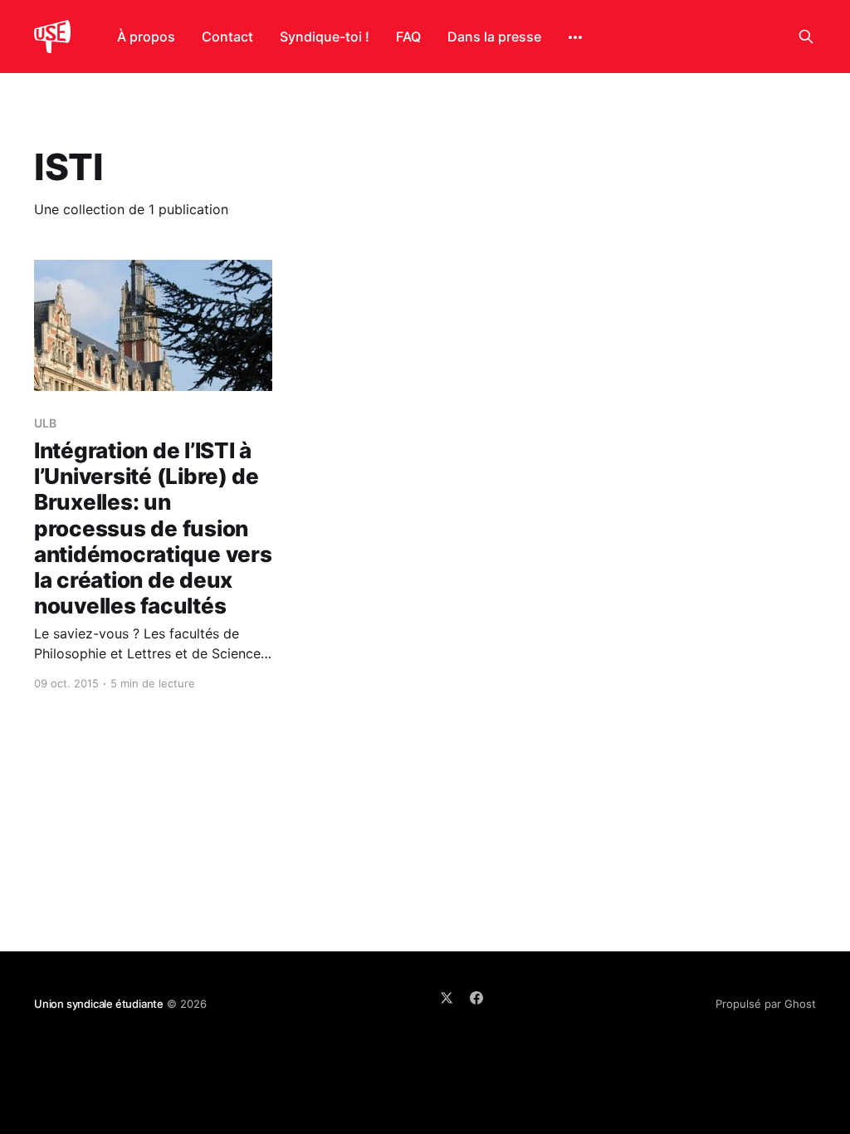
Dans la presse (494, 36)
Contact (227, 36)
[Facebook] (476, 997)
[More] (575, 37)
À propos (146, 36)
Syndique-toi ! (324, 36)
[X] (446, 997)
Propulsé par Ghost (766, 1003)
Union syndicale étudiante (99, 1003)
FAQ (408, 36)
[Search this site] (806, 36)
